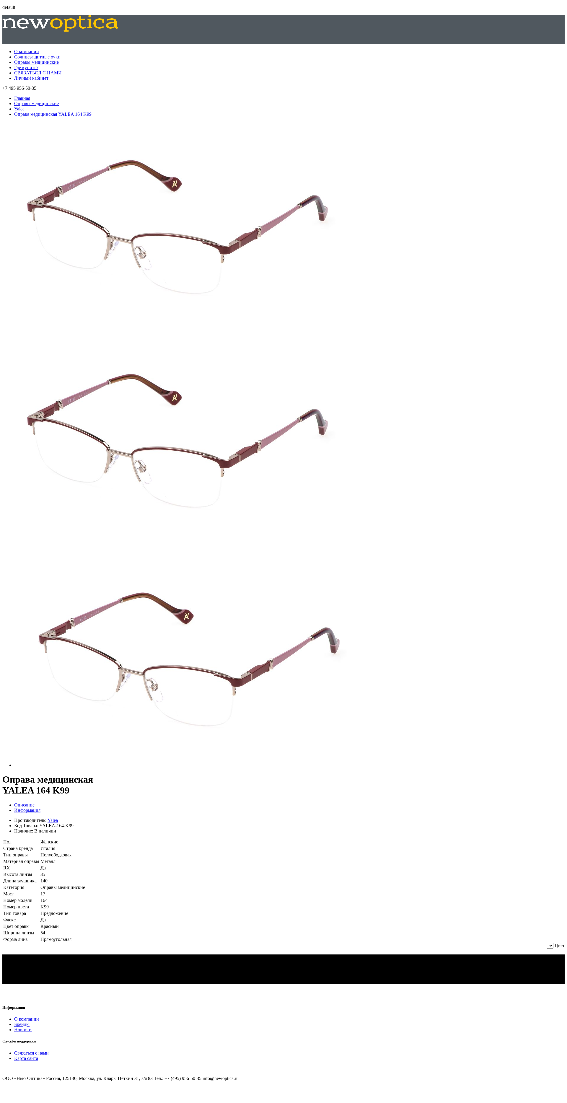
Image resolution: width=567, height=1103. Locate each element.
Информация (27, 810)
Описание (24, 804)
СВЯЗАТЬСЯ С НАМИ (38, 72)
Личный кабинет (31, 78)
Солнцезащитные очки (37, 56)
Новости (23, 1029)
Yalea (19, 108)
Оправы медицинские (36, 62)
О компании (26, 51)
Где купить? (26, 67)
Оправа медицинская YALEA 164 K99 (53, 114)
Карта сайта (26, 1058)
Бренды (22, 1024)
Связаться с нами (31, 1052)
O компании (26, 1018)
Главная (22, 98)
